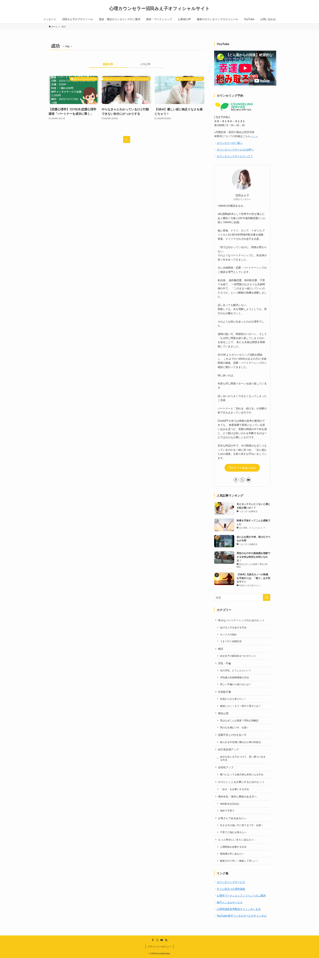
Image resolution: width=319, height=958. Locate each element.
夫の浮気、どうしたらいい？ (235, 670)
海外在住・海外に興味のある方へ (237, 796)
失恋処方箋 (224, 691)
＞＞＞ (254, 136)
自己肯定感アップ (228, 749)
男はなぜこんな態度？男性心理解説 (239, 720)
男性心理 (223, 713)
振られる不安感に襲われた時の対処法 (240, 742)
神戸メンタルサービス (230, 902)
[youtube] (248, 480)
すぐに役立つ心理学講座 (231, 889)
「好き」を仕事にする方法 (234, 789)
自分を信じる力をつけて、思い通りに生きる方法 (243, 758)
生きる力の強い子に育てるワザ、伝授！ (241, 825)
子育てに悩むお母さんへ (233, 832)
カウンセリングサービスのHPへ (235, 149)
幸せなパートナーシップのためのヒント (241, 620)
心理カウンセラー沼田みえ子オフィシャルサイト (159, 8)
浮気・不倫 (224, 663)
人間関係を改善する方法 (233, 846)
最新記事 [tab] (108, 64)
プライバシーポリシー (159, 946)
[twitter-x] (242, 480)
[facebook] (236, 480)
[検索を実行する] (266, 597)
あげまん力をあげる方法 (233, 627)
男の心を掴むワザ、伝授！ (234, 727)
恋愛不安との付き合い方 (232, 735)
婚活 (220, 648)
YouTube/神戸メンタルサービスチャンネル (242, 915)
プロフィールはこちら (242, 467)
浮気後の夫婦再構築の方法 (234, 677)
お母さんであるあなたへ (232, 818)
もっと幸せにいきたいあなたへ (236, 839)
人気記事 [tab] (145, 64)
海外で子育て (227, 810)
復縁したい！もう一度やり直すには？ (240, 706)
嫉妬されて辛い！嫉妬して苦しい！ (239, 860)
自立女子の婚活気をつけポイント (238, 655)
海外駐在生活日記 (229, 803)
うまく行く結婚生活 (231, 641)
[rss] (166, 940)
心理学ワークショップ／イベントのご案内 (241, 895)
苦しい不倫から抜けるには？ (235, 684)
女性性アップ (226, 767)
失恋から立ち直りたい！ (233, 698)
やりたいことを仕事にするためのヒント (241, 782)
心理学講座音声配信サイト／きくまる (239, 909)
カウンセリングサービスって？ (235, 156)
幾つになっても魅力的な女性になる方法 (241, 774)
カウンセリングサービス (231, 882)
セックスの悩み (228, 634)
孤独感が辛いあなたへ (232, 853)
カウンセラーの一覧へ (230, 143)
